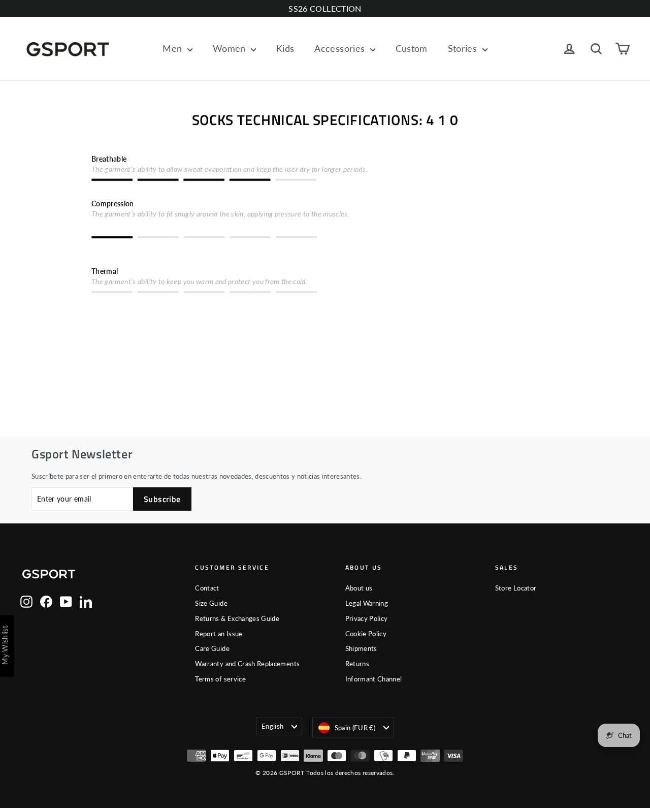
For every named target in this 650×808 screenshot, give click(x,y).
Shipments (361, 648)
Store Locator (516, 588)
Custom (412, 48)
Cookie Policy (366, 634)
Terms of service (220, 679)
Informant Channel (373, 679)
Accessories (340, 48)
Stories (464, 48)
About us (359, 588)
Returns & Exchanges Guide (237, 618)
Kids (285, 48)
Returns (357, 664)
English (272, 726)
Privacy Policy (366, 618)
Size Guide (211, 603)
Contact (207, 588)
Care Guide (212, 648)
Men (173, 48)
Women (230, 48)
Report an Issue (218, 634)
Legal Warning (366, 603)
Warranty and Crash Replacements (247, 664)
